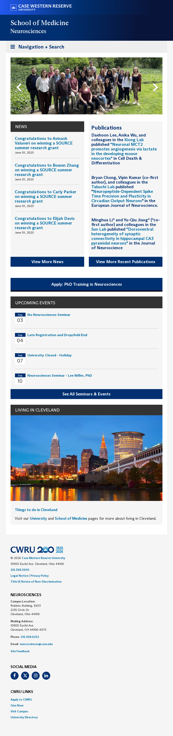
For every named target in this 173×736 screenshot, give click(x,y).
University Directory (24, 717)
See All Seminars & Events (86, 393)
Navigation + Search (36, 48)
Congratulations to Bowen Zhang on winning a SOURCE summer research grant (47, 170)
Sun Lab (98, 229)
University (38, 518)
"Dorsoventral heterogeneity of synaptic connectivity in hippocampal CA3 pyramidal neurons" (122, 236)
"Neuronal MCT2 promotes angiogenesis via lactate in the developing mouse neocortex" (124, 151)
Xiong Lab (134, 139)
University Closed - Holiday (49, 355)
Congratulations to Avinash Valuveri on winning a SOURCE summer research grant (44, 143)
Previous (20, 80)
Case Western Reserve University (43, 558)
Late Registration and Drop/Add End (57, 335)
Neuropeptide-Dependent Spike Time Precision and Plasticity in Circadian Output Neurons (122, 196)
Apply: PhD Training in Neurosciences (86, 284)
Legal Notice (19, 576)
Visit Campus (19, 711)
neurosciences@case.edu (36, 644)
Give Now (17, 705)
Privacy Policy (39, 576)
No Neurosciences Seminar (48, 315)
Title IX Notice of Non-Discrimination (36, 581)
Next (156, 80)
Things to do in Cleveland (36, 509)
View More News (47, 261)
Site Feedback (20, 651)
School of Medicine (40, 23)
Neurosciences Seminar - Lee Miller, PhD (59, 375)
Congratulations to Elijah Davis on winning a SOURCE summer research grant (45, 223)
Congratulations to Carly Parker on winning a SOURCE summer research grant (45, 196)
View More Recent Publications (125, 261)
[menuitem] (86, 699)
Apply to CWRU (21, 699)
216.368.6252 (30, 637)
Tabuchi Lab (103, 186)
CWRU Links (22, 692)
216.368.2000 (20, 570)
